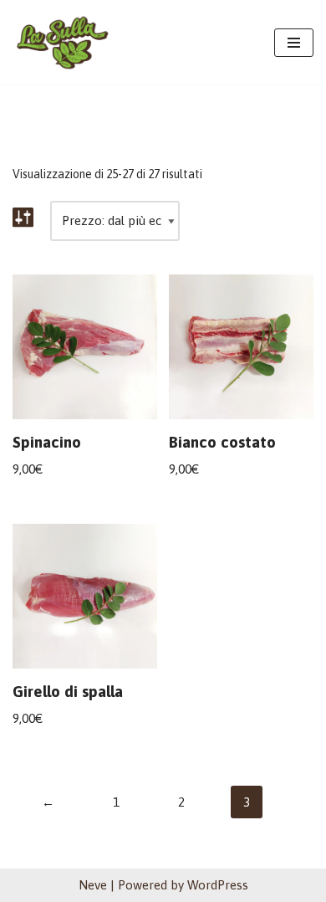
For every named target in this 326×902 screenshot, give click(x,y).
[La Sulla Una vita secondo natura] (63, 42)
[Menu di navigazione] (293, 42)
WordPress (217, 885)
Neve (93, 885)
